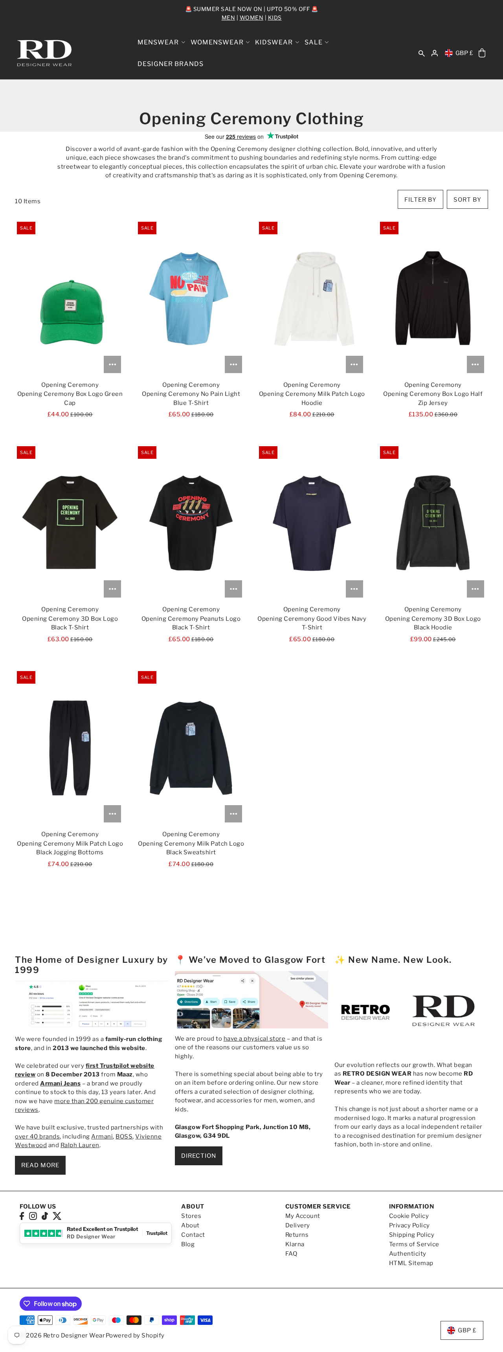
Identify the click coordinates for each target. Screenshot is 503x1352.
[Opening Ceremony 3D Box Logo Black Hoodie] (433, 523)
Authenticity (407, 1253)
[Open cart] (482, 53)
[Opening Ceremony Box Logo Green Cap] (70, 298)
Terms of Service (414, 1244)
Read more (40, 1165)
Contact (193, 1234)
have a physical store (255, 1038)
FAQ (291, 1253)
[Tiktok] (45, 1215)
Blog (188, 1244)
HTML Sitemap (411, 1263)
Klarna (295, 1244)
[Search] (422, 53)
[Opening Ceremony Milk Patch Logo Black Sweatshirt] (191, 747)
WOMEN (252, 17)
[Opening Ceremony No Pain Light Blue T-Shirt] (191, 298)
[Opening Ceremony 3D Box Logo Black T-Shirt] (70, 523)
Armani (102, 1136)
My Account (302, 1216)
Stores (191, 1216)
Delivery (297, 1225)
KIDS (275, 17)
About (190, 1225)
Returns (297, 1234)
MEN (228, 17)
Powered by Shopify (135, 1335)
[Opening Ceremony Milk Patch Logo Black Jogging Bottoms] (70, 747)
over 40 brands (37, 1136)
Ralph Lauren (80, 1145)
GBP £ (464, 53)
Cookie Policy (409, 1216)
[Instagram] (33, 1215)
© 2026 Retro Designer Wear (62, 1335)
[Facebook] (22, 1215)
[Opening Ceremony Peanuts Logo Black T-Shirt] (191, 523)
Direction (198, 1155)
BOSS (124, 1136)
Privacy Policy (409, 1225)
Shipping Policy (412, 1234)
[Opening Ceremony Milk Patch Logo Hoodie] (312, 298)
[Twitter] (57, 1215)
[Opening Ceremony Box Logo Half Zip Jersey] (433, 298)
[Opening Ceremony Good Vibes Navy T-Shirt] (312, 523)
